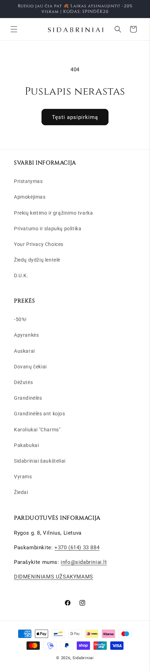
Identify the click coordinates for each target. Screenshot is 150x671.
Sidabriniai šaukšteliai (40, 461)
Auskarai (24, 351)
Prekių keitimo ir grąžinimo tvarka (53, 213)
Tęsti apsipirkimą (75, 117)
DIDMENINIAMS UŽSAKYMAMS (53, 577)
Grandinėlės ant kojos (39, 413)
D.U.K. (21, 275)
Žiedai (21, 492)
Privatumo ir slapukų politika (47, 228)
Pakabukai (26, 445)
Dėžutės (23, 382)
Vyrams (23, 476)
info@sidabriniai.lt (84, 562)
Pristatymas (28, 181)
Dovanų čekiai (30, 366)
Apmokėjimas (30, 197)
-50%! (20, 319)
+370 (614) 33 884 (76, 547)
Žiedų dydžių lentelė (37, 260)
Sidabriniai (83, 658)
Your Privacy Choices (38, 244)
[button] (14, 29)
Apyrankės (26, 335)
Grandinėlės (28, 398)
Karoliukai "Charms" (37, 429)
